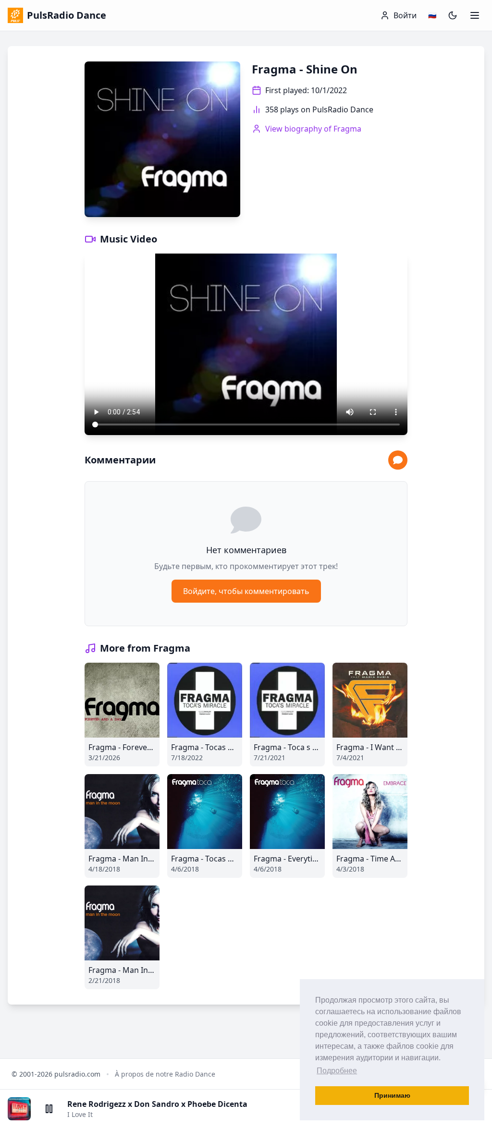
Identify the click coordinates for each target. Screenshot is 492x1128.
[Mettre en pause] (49, 1108)
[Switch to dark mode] (452, 15)
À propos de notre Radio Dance (165, 1074)
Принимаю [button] (392, 1095)
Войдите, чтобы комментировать (246, 591)
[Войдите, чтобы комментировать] (397, 460)
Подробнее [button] (337, 1071)
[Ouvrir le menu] (474, 15)
